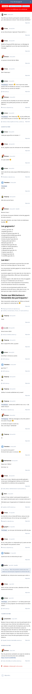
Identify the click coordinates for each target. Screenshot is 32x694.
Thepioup (5, 419)
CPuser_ (5, 530)
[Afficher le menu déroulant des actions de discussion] (30, 2)
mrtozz (5, 186)
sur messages (15, 2)
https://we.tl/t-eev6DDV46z (8, 657)
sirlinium (5, 84)
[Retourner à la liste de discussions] (1, 2)
